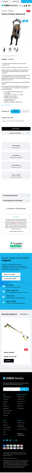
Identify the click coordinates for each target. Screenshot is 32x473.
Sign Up (23, 389)
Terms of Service (14, 454)
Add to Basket (15, 128)
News (4, 432)
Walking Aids (6, 406)
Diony (17, 458)
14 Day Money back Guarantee (12, 200)
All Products (23, 314)
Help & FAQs (20, 403)
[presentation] (24, 21)
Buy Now (8, 360)
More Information (6, 105)
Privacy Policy (6, 454)
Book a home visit (12, 290)
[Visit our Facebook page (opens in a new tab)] (10, 440)
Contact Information (7, 455)
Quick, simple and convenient (13, 287)
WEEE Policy (20, 406)
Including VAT (25, 111)
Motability (5, 425)
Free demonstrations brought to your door (17, 292)
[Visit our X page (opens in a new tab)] (13, 440)
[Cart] (26, 6)
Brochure (5, 1)
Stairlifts (5, 403)
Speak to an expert (15, 133)
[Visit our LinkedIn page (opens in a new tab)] (4, 440)
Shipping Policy (21, 396)
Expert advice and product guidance (15, 298)
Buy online (9, 285)
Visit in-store (10, 296)
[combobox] (16, 121)
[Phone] (22, 5)
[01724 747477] (26, 1)
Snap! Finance (20, 408)
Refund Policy (20, 399)
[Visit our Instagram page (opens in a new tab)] (16, 441)
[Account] (24, 6)
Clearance (5, 415)
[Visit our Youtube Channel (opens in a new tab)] (7, 440)
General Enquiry (21, 422)
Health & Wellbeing (7, 410)
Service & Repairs (7, 427)
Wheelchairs (6, 408)
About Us (5, 422)
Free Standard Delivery (10, 195)
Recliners (5, 401)
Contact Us (16, 1)
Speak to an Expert (21, 429)
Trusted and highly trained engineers (15, 303)
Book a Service (11, 301)
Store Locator (6, 429)
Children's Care (6, 413)
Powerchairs (6, 399)
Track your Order (21, 401)
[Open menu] (29, 6)
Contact (5, 434)
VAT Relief (15, 111)
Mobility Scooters (7, 396)
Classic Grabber (9, 352)
